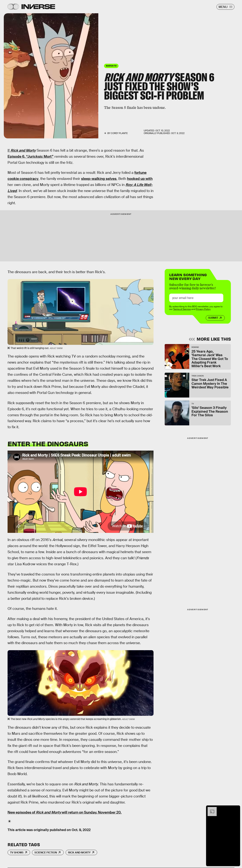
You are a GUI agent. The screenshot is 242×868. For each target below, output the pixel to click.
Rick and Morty (79, 852)
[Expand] (210, 809)
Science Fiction (45, 852)
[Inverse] (38, 6)
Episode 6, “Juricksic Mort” (31, 156)
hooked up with (140, 178)
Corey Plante (119, 133)
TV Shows (16, 852)
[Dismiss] (236, 809)
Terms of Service (182, 309)
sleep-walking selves (98, 178)
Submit (213, 317)
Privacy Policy (203, 309)
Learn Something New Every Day (188, 276)
